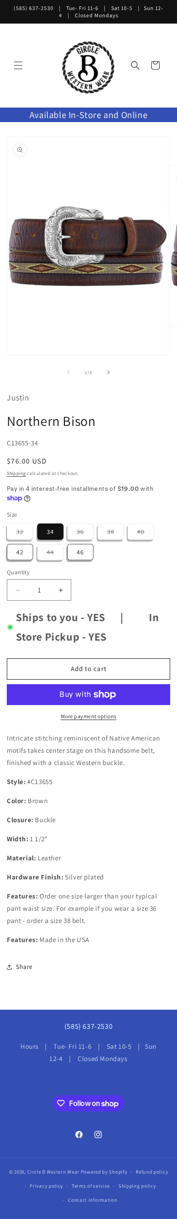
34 (50, 532)
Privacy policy (46, 1186)
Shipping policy (137, 1186)
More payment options (89, 716)
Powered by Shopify (104, 1172)
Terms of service (91, 1186)
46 (80, 552)
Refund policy (152, 1172)
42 (20, 552)
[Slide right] (108, 372)
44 (55, 554)
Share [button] (24, 966)
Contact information (92, 1200)
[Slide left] (69, 372)
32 (24, 533)
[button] (18, 65)
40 (145, 533)
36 (85, 533)
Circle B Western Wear (53, 1172)
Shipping (16, 473)
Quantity (18, 572)
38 (115, 533)
